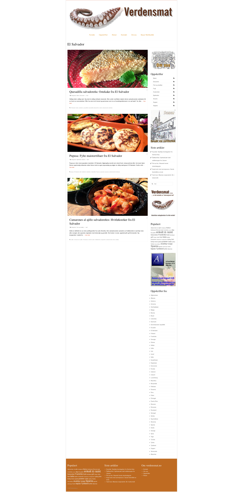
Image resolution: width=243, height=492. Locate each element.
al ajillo (72, 239)
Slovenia (153, 422)
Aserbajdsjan (155, 307)
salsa (173, 241)
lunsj (152, 241)
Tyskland (160, 249)
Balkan (168, 228)
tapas (153, 249)
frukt (168, 235)
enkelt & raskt (91, 239)
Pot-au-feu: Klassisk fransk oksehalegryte (118, 475)
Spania (154, 246)
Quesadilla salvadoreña (93, 107)
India (158, 237)
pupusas (107, 171)
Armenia (153, 304)
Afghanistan (154, 228)
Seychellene (157, 244)
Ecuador (153, 232)
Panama (153, 389)
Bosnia (158, 230)
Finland (153, 333)
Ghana (153, 342)
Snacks (83, 159)
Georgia (153, 339)
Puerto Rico (154, 401)
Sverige (153, 430)
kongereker (103, 239)
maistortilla (93, 171)
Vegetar (155, 105)
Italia (164, 237)
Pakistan (153, 386)
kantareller (153, 239)
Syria (152, 433)
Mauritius (153, 380)
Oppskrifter (103, 35)
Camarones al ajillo (78, 239)
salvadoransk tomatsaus (114, 171)
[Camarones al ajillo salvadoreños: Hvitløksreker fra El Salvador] (107, 197)
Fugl (154, 88)
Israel (152, 354)
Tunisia (153, 439)
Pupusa (98, 171)
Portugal (153, 398)
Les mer (71, 167)
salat (170, 242)
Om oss (134, 35)
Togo (152, 436)
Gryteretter (156, 92)
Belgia (152, 310)
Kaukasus (159, 239)
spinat (160, 246)
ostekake (81, 107)
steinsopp (165, 246)
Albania (153, 298)
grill (152, 237)
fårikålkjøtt (172, 235)
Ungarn (153, 448)
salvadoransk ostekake (107, 107)
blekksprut (153, 230)
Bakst (78, 95)
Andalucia (163, 227)
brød (162, 230)
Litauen (153, 374)
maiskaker (88, 171)
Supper (155, 102)
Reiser (114, 35)
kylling (169, 239)
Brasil (152, 316)
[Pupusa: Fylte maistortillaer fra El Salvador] (107, 133)
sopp (170, 244)
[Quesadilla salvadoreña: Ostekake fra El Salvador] (107, 69)
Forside (92, 35)
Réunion (153, 404)
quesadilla (85, 107)
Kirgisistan (154, 363)
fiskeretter (154, 235)
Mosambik (154, 383)
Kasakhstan (154, 360)
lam (172, 239)
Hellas (155, 237)
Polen (152, 395)
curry (170, 230)
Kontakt (124, 35)
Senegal (153, 413)
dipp (173, 230)
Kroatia (153, 369)
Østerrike (170, 249)
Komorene (154, 366)
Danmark (153, 321)
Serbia (152, 244)
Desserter (82, 95)
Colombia (165, 230)
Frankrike (162, 235)
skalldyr (117, 239)
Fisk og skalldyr (80, 227)
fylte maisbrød (83, 171)
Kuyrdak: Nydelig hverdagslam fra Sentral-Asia (120, 469)
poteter (165, 242)
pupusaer (102, 171)
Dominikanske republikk (158, 324)
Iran (161, 237)
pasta (160, 241)
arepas (72, 171)
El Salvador (73, 107)
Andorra (153, 301)
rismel (100, 107)
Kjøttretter (79, 159)
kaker (77, 107)
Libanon (153, 372)
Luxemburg (154, 377)
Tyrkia (152, 442)
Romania (153, 407)
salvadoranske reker (110, 239)
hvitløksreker (97, 239)
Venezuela (154, 451)
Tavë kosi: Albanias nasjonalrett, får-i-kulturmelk (120, 481)
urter (165, 249)
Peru (152, 392)
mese (156, 241)
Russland (153, 410)
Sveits (169, 246)
